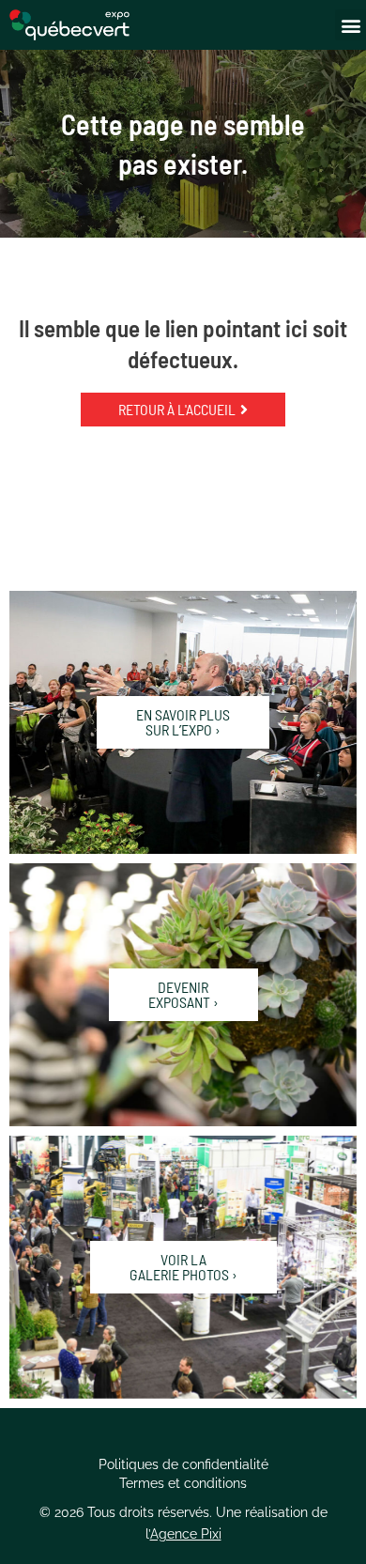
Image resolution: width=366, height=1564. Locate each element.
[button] (350, 24)
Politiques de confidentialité (183, 1464)
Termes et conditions (183, 1483)
